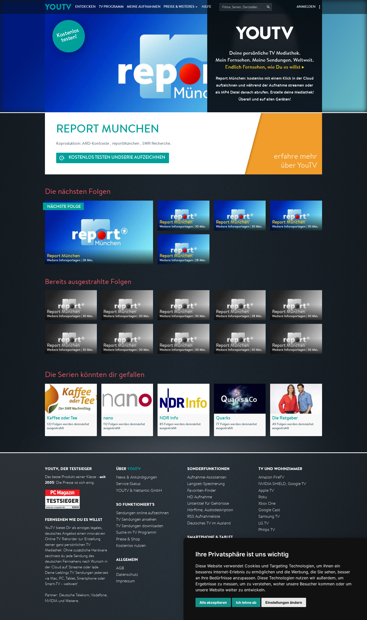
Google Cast (269, 509)
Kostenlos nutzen (131, 545)
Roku (262, 496)
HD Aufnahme (199, 496)
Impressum (125, 581)
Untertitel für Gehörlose (208, 503)
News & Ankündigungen (136, 477)
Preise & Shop (128, 539)
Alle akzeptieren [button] (213, 602)
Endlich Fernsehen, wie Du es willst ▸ (264, 66)
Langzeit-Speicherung (206, 483)
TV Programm (111, 7)
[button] (319, 7)
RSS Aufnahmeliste (203, 516)
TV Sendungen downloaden (139, 525)
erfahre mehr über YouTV (295, 160)
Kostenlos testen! (68, 36)
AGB (120, 568)
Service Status (128, 483)
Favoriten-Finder (201, 490)
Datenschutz (127, 574)
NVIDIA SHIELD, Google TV (282, 483)
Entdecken (85, 7)
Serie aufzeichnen (117, 157)
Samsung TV (269, 516)
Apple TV (266, 490)
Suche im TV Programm (136, 532)
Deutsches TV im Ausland (209, 523)
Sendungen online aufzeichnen (142, 512)
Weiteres (179, 7)
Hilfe (206, 7)
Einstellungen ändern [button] (283, 602)
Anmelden (306, 7)
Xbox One (266, 503)
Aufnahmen (144, 7)
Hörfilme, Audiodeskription (210, 509)
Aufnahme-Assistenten (206, 477)
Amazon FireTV (271, 477)
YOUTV (58, 6)
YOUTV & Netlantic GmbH (139, 490)
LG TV (263, 523)
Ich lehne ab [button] (246, 602)
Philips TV (266, 529)
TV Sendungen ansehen (136, 519)
